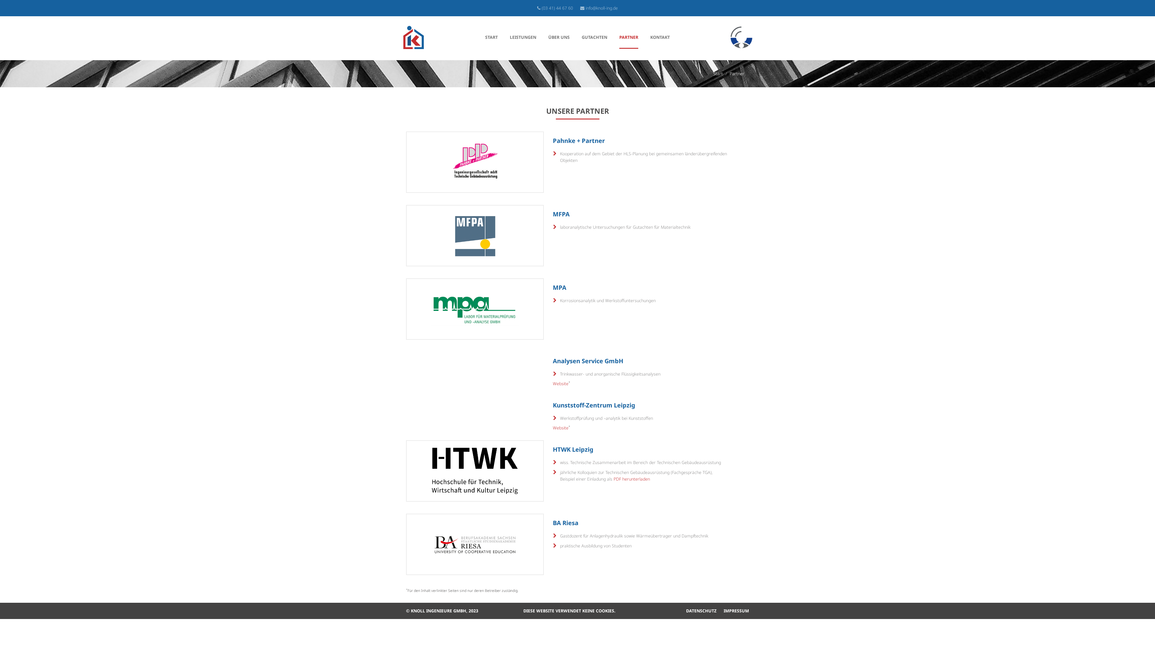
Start (491, 37)
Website (560, 383)
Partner (628, 37)
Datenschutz (701, 611)
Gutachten (594, 37)
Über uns (559, 37)
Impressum (736, 611)
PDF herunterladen (632, 479)
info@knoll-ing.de (602, 8)
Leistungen (523, 37)
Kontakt (660, 37)
